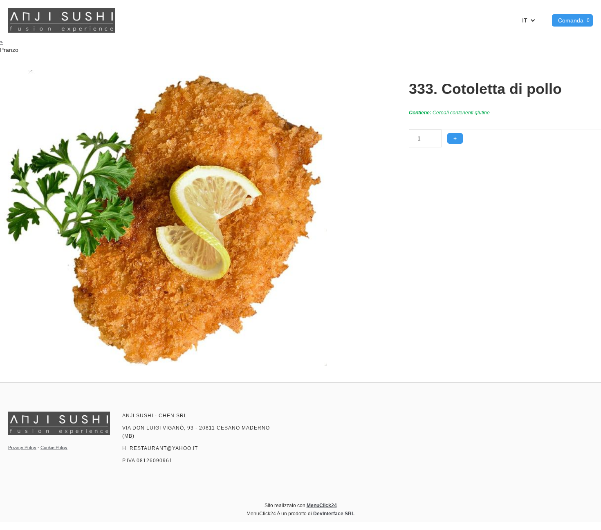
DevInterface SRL (333, 514)
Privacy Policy (22, 447)
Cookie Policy (53, 447)
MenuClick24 (322, 505)
